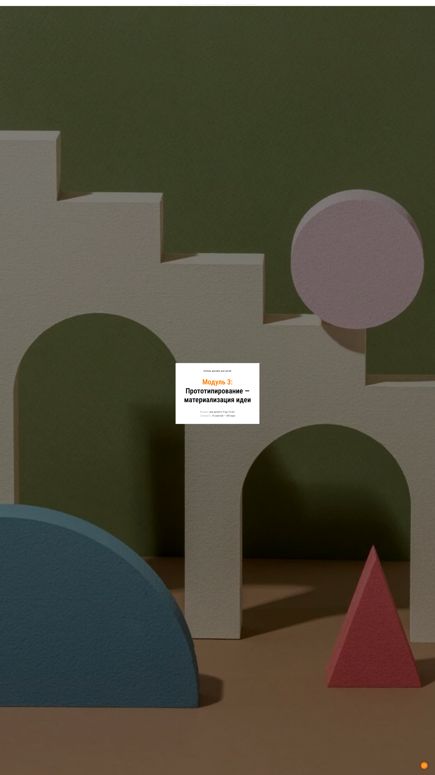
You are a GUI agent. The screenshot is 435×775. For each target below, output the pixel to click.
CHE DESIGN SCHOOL (184, 4)
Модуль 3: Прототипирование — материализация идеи (241, 4)
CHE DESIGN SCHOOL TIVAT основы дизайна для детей (208, 4)
